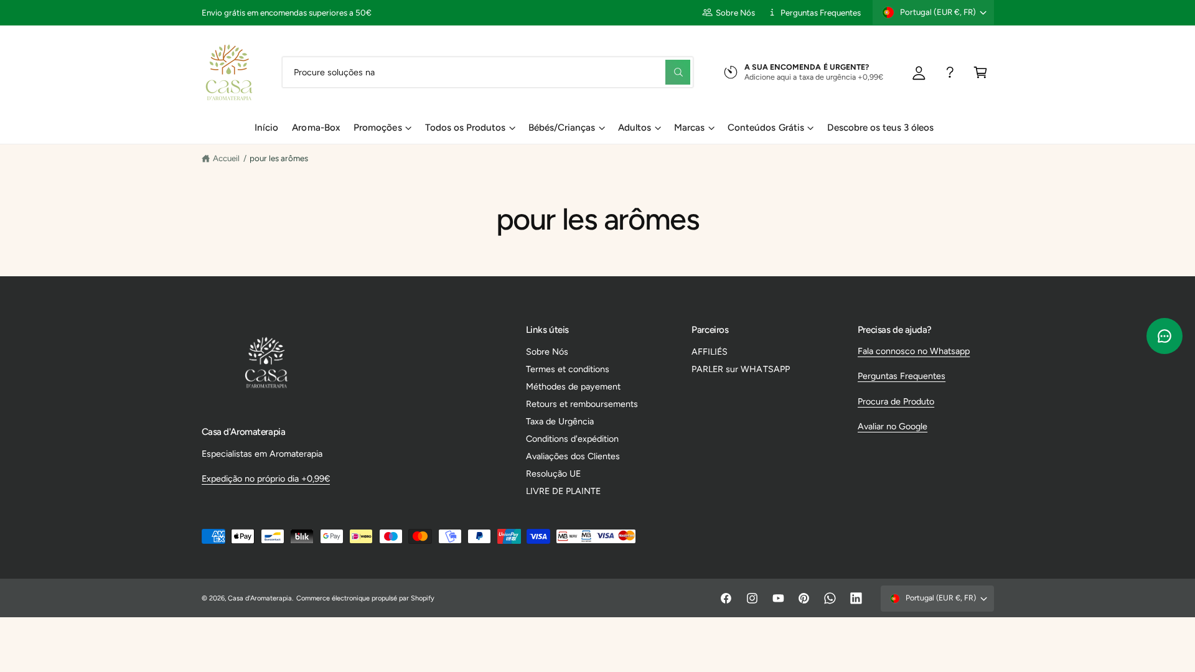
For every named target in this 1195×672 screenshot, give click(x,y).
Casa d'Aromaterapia (260, 598)
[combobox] (487, 72)
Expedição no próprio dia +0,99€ (266, 478)
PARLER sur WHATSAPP (740, 369)
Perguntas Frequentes (820, 12)
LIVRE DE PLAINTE (563, 491)
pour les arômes (279, 158)
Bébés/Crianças (561, 127)
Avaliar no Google (892, 426)
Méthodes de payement (573, 386)
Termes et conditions (567, 369)
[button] (980, 72)
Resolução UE (553, 473)
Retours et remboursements (582, 403)
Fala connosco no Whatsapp (914, 351)
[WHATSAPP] (950, 72)
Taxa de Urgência (560, 421)
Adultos (634, 127)
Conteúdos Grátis (766, 127)
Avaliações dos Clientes (573, 456)
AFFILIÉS (709, 351)
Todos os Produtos (465, 127)
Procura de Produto (896, 401)
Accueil (226, 158)
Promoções (377, 127)
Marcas (689, 127)
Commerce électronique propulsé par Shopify (365, 598)
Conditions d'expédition (572, 438)
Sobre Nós (735, 12)
